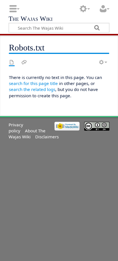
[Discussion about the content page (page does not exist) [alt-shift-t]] (24, 62)
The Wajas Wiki (30, 19)
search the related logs (32, 89)
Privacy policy (16, 127)
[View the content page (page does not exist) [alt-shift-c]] (12, 62)
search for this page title (33, 83)
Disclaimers (47, 136)
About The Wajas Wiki (27, 133)
